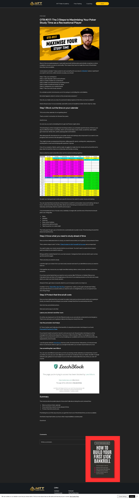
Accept (132, 496)
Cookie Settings (123, 496)
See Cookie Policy (74, 496)
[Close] (137, 496)
